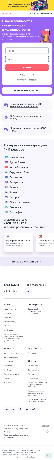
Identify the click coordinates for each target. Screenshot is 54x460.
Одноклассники (20, 409)
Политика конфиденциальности (16, 429)
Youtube (26, 409)
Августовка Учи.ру (11, 357)
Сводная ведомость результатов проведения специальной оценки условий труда (13, 337)
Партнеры (32, 353)
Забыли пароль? (27, 75)
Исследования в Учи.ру (13, 353)
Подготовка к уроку (11, 374)
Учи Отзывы (8, 330)
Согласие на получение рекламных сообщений (37, 400)
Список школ (33, 366)
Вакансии (8, 326)
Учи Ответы (8, 370)
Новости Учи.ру (10, 322)
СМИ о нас (8, 317)
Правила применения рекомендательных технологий (36, 393)
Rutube (33, 409)
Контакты (7, 313)
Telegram (28, 291)
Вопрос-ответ (33, 378)
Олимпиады (8, 366)
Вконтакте (6, 409)
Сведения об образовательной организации (35, 311)
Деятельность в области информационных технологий (37, 385)
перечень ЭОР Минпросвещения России (26, 105)
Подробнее (30, 457)
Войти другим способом (27, 79)
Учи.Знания (8, 383)
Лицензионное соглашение (14, 432)
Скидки (31, 374)
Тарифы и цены (33, 370)
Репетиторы (8, 362)
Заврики (7, 378)
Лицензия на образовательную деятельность (16, 436)
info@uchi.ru (11, 291)
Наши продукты (10, 309)
